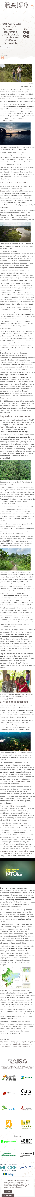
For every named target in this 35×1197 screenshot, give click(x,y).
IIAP (2, 427)
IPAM (2, 295)
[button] (24, 32)
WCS (19, 422)
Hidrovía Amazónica (20, 781)
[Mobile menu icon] (32, 5)
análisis (11, 806)
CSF (27, 288)
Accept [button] (8, 1191)
